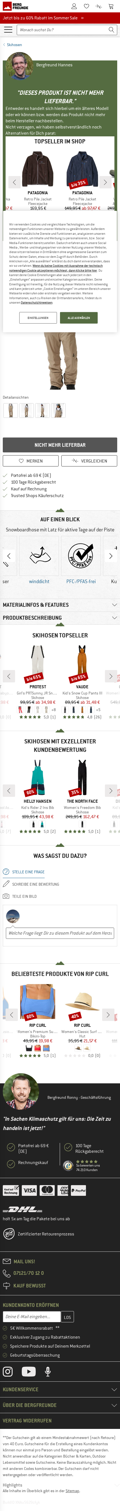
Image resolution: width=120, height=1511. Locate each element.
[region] (60, 271)
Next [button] (111, 556)
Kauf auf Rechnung (29, 489)
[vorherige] (14, 182)
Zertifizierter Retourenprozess (46, 1234)
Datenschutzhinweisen (36, 303)
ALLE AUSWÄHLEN (79, 317)
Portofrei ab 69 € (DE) (31, 475)
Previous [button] (9, 556)
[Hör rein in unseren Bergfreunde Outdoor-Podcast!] (52, 1373)
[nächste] (105, 182)
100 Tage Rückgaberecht (33, 482)
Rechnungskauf (33, 1162)
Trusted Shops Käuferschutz (37, 496)
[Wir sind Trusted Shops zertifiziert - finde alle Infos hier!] (68, 1166)
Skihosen (14, 44)
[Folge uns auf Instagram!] (12, 1373)
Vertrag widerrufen (27, 1420)
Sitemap (72, 1490)
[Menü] (8, 29)
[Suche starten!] (111, 30)
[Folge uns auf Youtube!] (33, 1373)
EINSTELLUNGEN (38, 317)
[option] (60, 334)
